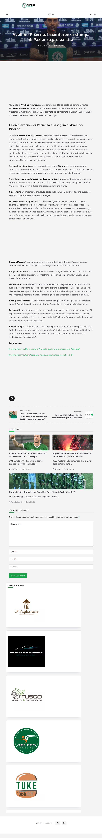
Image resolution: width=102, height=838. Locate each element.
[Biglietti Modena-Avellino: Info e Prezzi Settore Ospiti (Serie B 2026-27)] (72, 442)
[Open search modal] (7, 14)
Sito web (14, 566)
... (36, 463)
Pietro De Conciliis (45, 46)
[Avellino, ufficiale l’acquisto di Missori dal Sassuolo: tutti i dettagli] (29, 442)
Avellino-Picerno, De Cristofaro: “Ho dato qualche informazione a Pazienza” (44, 349)
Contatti (48, 823)
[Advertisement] (51, 84)
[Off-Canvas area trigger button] (95, 14)
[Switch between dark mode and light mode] (91, 14)
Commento (15, 524)
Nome (13, 551)
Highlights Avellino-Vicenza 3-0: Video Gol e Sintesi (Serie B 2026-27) (42, 492)
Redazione (14, 469)
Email (13, 559)
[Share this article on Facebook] (12, 398)
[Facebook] (49, 14)
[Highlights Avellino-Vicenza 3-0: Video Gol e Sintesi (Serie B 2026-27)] (51, 481)
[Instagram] (52, 14)
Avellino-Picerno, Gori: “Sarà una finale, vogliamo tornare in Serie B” (41, 355)
